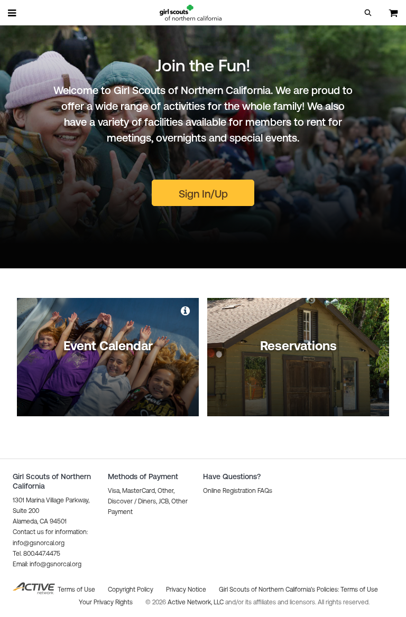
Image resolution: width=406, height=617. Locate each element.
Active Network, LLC (196, 602)
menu (12, 12)
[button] (368, 12)
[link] (186, 310)
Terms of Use (359, 589)
